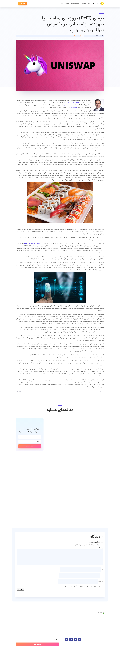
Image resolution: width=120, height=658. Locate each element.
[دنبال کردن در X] (75, 639)
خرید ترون (78, 621)
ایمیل (101, 575)
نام (102, 569)
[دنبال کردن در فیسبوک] (79, 639)
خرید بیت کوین (77, 616)
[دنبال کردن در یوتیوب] (66, 639)
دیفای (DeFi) (73, 107)
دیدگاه (101, 548)
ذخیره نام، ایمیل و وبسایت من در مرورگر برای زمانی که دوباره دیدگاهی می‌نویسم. (82, 586)
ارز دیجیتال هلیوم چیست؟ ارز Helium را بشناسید (81, 457)
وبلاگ (62, 3)
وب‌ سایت (100, 581)
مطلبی (65, 105)
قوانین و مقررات (54, 623)
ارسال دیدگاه (20, 589)
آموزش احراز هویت (54, 616)
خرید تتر (79, 618)
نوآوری (71, 36)
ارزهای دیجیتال (77, 36)
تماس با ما (67, 3)
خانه (89, 3)
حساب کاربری (83, 3)
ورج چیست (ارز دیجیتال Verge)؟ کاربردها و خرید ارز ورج (78, 507)
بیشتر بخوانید (98, 460)
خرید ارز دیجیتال (75, 3)
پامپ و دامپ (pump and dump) (33, 244)
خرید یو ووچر (78, 623)
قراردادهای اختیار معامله (74, 103)
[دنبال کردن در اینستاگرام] (71, 639)
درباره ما (56, 621)
